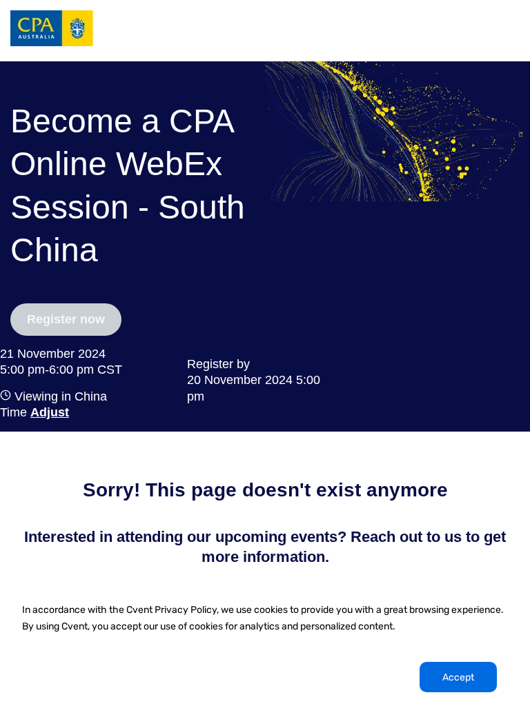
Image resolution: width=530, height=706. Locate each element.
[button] (48, 412)
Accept (458, 677)
